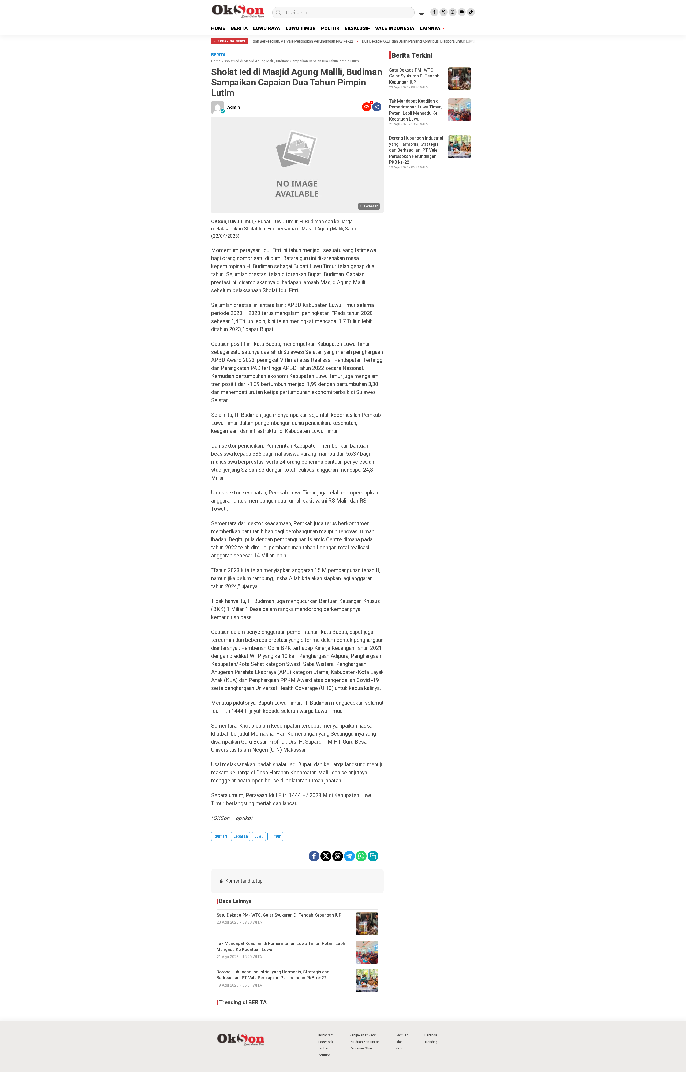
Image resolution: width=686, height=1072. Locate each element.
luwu (258, 836)
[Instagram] (453, 12)
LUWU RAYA (266, 28)
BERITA (239, 28)
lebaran (240, 836)
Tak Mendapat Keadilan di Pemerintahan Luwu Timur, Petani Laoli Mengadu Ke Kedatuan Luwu (415, 110)
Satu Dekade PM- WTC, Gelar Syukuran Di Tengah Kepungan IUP (414, 76)
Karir (399, 1048)
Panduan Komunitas (365, 1042)
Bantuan (402, 1035)
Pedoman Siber (361, 1048)
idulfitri (220, 836)
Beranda (430, 1035)
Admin (233, 107)
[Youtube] (462, 12)
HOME (218, 28)
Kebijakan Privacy (363, 1035)
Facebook (325, 1042)
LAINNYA (430, 28)
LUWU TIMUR (301, 28)
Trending (431, 1042)
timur (275, 836)
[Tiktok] (471, 12)
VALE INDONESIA (395, 28)
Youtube (324, 1055)
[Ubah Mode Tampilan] (422, 12)
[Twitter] (443, 12)
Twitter (323, 1048)
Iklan (399, 1042)
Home (216, 60)
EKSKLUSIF (357, 28)
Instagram (326, 1035)
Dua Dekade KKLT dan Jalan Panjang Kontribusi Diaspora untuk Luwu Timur (374, 41)
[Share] (376, 106)
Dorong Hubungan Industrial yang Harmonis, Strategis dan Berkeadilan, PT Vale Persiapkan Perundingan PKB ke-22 (416, 150)
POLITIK (330, 28)
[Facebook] (434, 12)
